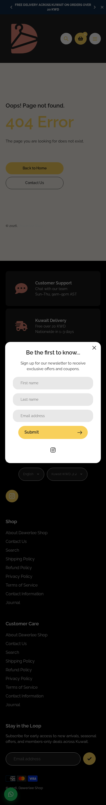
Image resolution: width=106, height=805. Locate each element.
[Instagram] (53, 449)
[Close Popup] (94, 347)
